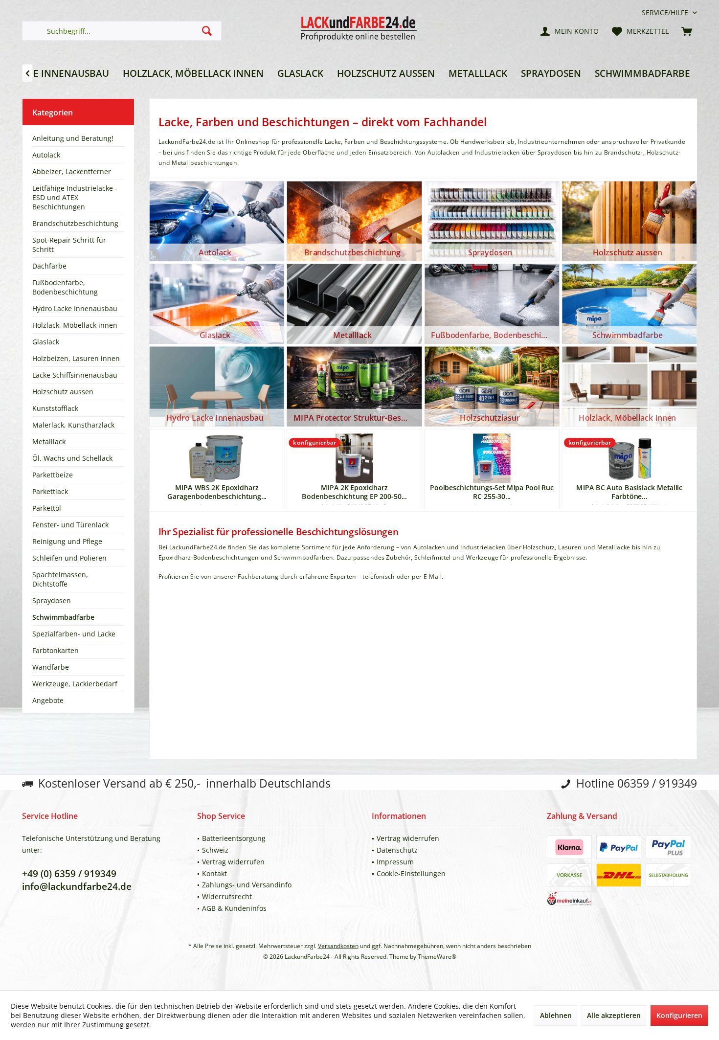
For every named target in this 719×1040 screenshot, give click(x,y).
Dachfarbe (49, 266)
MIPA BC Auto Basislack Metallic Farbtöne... (629, 492)
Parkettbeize (52, 474)
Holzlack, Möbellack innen (74, 325)
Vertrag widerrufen (233, 861)
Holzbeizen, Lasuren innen (76, 358)
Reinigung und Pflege (67, 541)
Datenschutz (397, 850)
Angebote (48, 700)
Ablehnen (556, 1015)
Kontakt (214, 873)
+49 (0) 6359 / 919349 (69, 873)
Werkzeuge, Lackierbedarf (74, 683)
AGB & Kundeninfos (234, 908)
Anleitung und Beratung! (72, 138)
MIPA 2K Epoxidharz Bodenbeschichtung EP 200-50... (354, 492)
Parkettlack (50, 491)
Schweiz (215, 850)
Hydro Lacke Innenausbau (74, 308)
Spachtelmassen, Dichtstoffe (60, 579)
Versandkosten (338, 946)
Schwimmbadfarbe (63, 617)
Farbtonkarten (55, 650)
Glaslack (45, 341)
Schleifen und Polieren (69, 558)
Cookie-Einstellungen (411, 873)
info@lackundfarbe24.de (77, 886)
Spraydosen (51, 600)
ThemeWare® (437, 956)
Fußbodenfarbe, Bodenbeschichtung (65, 287)
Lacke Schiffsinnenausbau (74, 375)
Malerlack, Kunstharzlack (73, 425)
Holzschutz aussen (62, 391)
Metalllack (49, 441)
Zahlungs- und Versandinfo (247, 884)
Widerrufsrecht (227, 896)
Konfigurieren (679, 1015)
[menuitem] (665, 12)
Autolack (46, 154)
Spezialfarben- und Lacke (73, 633)
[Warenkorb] (686, 31)
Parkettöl (46, 508)
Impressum (395, 861)
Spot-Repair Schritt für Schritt (69, 244)
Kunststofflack (55, 408)
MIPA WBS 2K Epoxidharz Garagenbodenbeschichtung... (217, 492)
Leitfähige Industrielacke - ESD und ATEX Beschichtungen (74, 197)
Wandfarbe (50, 667)
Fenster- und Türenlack (70, 524)
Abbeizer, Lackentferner (71, 171)
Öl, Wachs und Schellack (72, 458)
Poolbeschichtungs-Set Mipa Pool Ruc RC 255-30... (492, 492)
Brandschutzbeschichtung (75, 223)
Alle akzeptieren (614, 1015)
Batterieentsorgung (234, 838)
